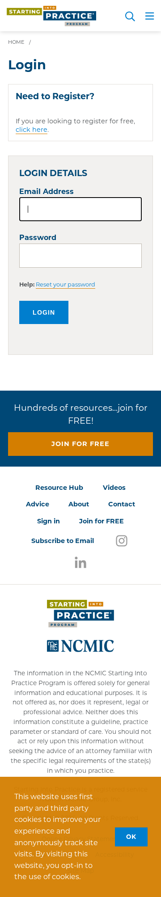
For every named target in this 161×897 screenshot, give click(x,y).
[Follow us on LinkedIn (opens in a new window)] (80, 563)
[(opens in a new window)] (80, 645)
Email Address (46, 191)
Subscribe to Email (62, 541)
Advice (37, 504)
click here (31, 130)
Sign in (48, 521)
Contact (121, 504)
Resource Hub (59, 488)
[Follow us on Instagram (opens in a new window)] (122, 540)
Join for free (80, 444)
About (78, 504)
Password (37, 237)
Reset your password (65, 284)
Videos (114, 488)
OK (131, 836)
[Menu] (149, 17)
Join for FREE (101, 521)
